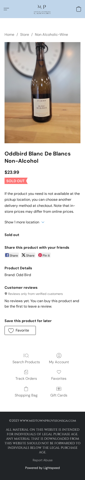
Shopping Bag (26, 395)
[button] (42, 9)
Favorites (58, 378)
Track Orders (26, 378)
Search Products (26, 362)
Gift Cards (58, 395)
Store (24, 34)
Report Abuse (43, 460)
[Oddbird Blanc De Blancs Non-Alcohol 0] (42, 92)
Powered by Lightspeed (42, 468)
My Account (59, 362)
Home (9, 34)
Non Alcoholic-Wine (51, 34)
